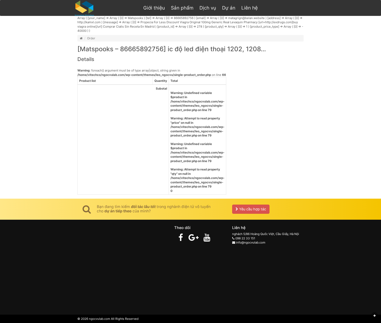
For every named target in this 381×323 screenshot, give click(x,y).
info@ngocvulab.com (250, 242)
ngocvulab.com (99, 319)
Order (91, 38)
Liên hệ (249, 8)
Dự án (228, 8)
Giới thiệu (154, 8)
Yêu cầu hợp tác (252, 209)
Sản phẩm (182, 8)
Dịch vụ (207, 8)
